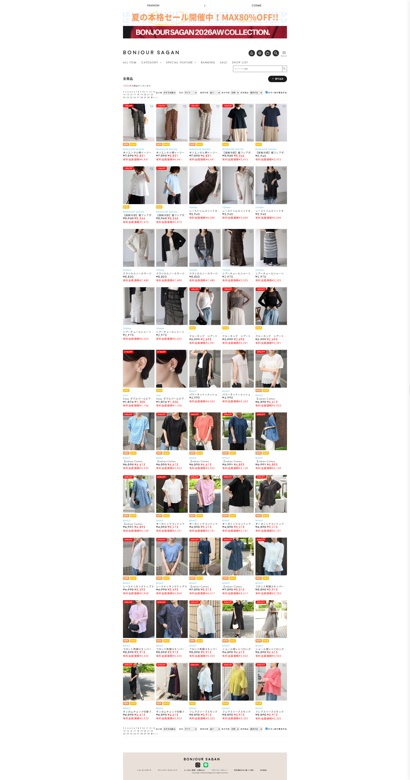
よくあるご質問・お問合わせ (194, 770)
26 (134, 97)
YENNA (193, 207)
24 (128, 97)
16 (131, 94)
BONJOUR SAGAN (151, 52)
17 (134, 94)
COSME (257, 5)
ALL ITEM (130, 62)
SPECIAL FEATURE (179, 62)
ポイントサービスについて (168, 770)
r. (190, 332)
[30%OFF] (271, 387)
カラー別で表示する (277, 93)
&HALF (193, 391)
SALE (223, 62)
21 (148, 94)
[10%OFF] (139, 141)
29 (145, 97)
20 (145, 94)
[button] (276, 53)
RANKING (208, 62)
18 (138, 94)
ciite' (125, 395)
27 (138, 97)
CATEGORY (149, 62)
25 (131, 97)
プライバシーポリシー (220, 770)
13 (154, 92)
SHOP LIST (240, 62)
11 (147, 92)
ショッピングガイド (144, 770)
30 (148, 97)
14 (124, 94)
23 (124, 97)
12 (150, 92)
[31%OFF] (139, 387)
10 (143, 92)
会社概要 (263, 770)
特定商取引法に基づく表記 (244, 770)
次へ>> (154, 97)
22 (152, 94)
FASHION (153, 5)
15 (128, 94)
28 (141, 97)
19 (141, 94)
